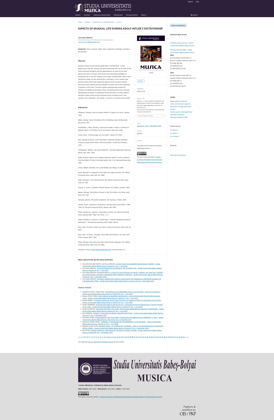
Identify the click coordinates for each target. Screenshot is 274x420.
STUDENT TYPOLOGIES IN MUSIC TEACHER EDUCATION (113, 313)
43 (158, 337)
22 (113, 337)
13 (94, 337)
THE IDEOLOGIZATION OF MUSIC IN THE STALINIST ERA (117, 268)
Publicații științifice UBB (178, 117)
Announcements (132, 15)
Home (80, 22)
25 (120, 337)
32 (135, 337)
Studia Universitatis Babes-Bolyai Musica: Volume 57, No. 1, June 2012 (113, 298)
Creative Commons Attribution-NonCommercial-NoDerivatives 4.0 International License (149, 159)
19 (107, 337)
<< (79, 337)
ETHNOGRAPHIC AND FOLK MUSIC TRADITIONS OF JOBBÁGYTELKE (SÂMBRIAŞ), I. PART (126, 317)
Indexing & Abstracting (101, 15)
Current (77, 15)
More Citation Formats (145, 116)
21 (111, 337)
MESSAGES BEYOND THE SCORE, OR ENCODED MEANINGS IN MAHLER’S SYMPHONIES (127, 309)
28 (126, 337)
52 (177, 337)
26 (122, 337)
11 (90, 337)
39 (149, 337)
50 (173, 337)
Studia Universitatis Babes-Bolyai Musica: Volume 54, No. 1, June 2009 (107, 303)
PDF (141, 81)
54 (182, 337)
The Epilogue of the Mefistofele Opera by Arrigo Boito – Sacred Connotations (132, 292)
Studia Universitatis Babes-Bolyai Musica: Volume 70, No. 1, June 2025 (117, 307)
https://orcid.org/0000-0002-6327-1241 (89, 42)
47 (167, 337)
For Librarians (174, 136)
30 (130, 337)
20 (109, 337)
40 (152, 337)
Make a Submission (178, 25)
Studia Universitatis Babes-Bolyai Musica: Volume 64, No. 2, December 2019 (127, 281)
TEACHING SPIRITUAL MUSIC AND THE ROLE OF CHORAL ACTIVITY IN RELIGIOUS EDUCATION (127, 300)
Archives (87, 15)
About (143, 15)
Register (190, 2)
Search (195, 15)
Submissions (118, 15)
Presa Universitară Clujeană (180, 104)
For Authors (174, 133)
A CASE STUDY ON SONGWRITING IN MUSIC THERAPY (135, 264)
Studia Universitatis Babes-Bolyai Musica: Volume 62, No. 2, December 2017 (122, 318)
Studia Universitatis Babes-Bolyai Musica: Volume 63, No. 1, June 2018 (123, 310)
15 (98, 337)
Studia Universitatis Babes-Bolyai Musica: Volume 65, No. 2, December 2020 (121, 328)
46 (164, 337)
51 (175, 337)
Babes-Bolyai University (178, 101)
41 (154, 337)
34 (139, 337)
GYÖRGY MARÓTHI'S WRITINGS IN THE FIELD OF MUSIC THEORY (114, 330)
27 (124, 337)
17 (102, 337)
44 (160, 337)
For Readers (174, 130)
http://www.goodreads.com (101, 250)
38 (147, 337)
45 (162, 337)
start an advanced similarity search (100, 342)
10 (87, 337)
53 (179, 337)
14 (96, 337)
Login (197, 2)
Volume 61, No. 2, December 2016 (103, 22)
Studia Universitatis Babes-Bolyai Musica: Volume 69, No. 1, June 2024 (107, 294)
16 (100, 337)
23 (115, 337)
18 (105, 337)
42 (156, 337)
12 (92, 337)
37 (145, 337)
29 (128, 337)
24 (117, 337)
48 (169, 337)
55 (184, 337)
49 (171, 337)
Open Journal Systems (178, 155)
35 (141, 337)
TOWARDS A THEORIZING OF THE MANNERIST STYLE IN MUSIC (123, 322)
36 (143, 337)
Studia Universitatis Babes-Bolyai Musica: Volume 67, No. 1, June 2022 (121, 265)
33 (137, 337)
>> (187, 337)
